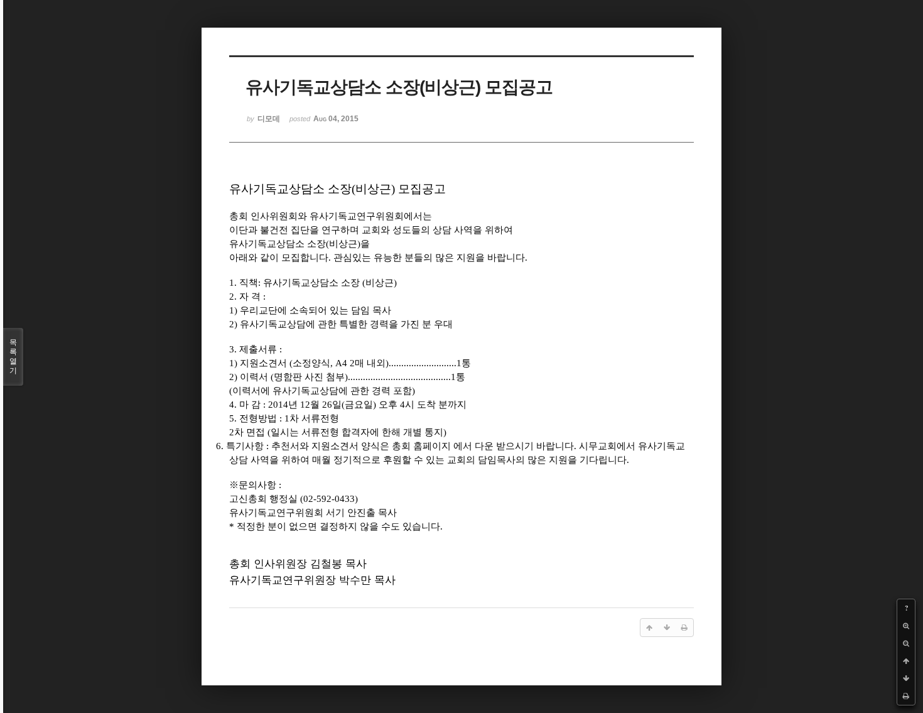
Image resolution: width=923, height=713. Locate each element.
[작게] (906, 643)
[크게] (906, 625)
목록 (13, 356)
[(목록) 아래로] (906, 678)
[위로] (906, 661)
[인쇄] (906, 696)
